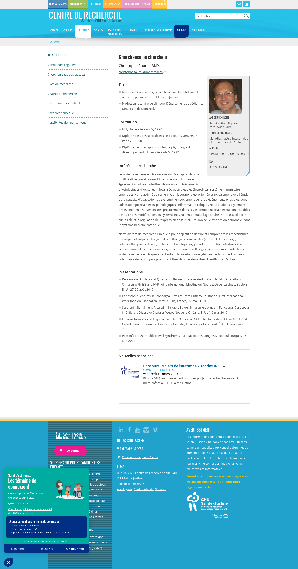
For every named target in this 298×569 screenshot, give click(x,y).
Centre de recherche (85, 15)
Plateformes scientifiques (114, 32)
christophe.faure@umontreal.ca (141, 72)
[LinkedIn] (121, 430)
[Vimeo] (155, 430)
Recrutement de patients (65, 103)
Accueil (54, 30)
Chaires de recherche (62, 94)
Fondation (160, 4)
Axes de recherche (60, 84)
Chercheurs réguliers (62, 65)
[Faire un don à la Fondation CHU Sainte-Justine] (68, 440)
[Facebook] (129, 430)
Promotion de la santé (137, 4)
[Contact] (239, 4)
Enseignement (78, 4)
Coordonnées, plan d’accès (140, 457)
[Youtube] (138, 430)
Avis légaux (124, 489)
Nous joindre (198, 30)
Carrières (181, 30)
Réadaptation (112, 4)
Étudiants (131, 30)
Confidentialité (144, 489)
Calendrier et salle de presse (157, 30)
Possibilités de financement (67, 122)
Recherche (96, 4)
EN (246, 4)
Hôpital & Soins (57, 4)
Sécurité (160, 489)
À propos (67, 30)
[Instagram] (147, 430)
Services (98, 30)
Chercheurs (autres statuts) (66, 74)
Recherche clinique (61, 113)
